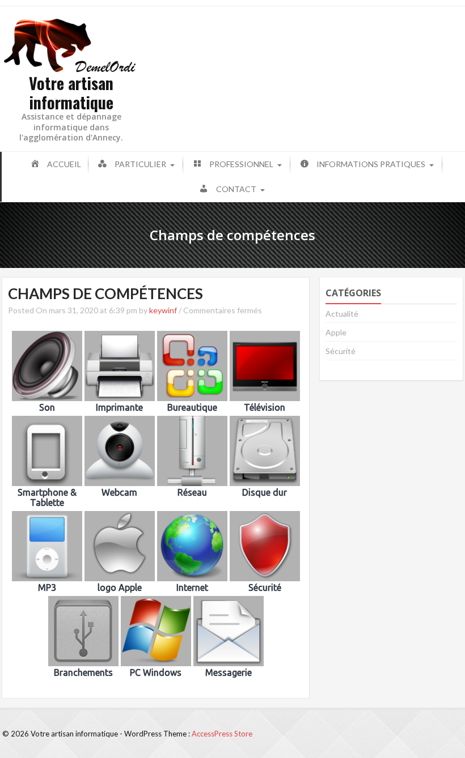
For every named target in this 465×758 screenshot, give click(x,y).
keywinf (163, 310)
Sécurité (340, 351)
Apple (335, 332)
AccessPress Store (222, 733)
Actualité (341, 313)
